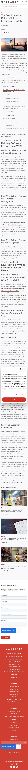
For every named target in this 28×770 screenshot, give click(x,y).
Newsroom (14, 714)
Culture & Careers (14, 728)
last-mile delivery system (15, 225)
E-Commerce (14, 689)
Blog (16, 6)
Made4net (5, 25)
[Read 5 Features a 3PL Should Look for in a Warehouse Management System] (14, 498)
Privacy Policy (14, 763)
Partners (14, 725)
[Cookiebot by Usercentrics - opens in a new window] (19, 369)
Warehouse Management (14, 656)
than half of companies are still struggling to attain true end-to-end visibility (13, 289)
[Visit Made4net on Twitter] (11, 767)
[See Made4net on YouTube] (17, 767)
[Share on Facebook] (1, 32)
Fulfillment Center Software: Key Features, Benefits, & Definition (13, 567)
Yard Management (14, 669)
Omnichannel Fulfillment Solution (14, 672)
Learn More (4, 514)
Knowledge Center (9, 6)
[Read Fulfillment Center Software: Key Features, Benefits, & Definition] (14, 555)
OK (14, 399)
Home (2, 6)
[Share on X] (6, 32)
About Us (14, 722)
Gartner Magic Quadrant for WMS (14, 716)
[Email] (8, 32)
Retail (14, 697)
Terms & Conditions (14, 764)
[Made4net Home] (9, 2)
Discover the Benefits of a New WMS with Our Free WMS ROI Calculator (13, 539)
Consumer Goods (14, 686)
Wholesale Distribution (14, 702)
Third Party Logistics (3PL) (14, 699)
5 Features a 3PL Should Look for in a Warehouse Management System (12, 510)
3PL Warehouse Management (14, 659)
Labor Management (14, 661)
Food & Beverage (14, 692)
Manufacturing (14, 694)
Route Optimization (14, 667)
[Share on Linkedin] (4, 32)
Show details (19, 394)
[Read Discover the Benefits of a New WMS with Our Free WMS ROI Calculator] (14, 526)
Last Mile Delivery (14, 664)
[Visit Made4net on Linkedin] (14, 767)
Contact (14, 730)
